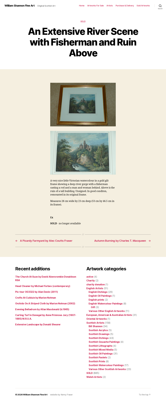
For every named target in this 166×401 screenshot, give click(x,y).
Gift (93, 307)
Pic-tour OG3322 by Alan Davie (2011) (36, 291)
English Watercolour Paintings (106, 303)
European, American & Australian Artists (109, 315)
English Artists (94, 288)
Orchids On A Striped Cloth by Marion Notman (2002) (45, 303)
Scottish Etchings (99, 338)
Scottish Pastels (98, 357)
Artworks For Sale (95, 5)
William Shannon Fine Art (20, 5)
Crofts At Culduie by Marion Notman (35, 297)
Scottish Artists (95, 322)
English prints (96, 299)
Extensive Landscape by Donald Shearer (38, 324)
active (89, 276)
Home (81, 5)
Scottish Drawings (99, 334)
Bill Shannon (95, 326)
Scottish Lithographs (100, 345)
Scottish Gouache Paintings (104, 341)
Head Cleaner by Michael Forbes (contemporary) (42, 286)
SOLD (83, 21)
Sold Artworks (143, 5)
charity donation (95, 284)
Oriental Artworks (96, 318)
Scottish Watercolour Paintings (106, 365)
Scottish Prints (97, 361)
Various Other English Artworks (107, 311)
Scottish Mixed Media (101, 349)
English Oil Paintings (100, 295)
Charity (90, 280)
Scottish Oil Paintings (101, 353)
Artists (109, 5)
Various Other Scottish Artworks (107, 369)
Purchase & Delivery (125, 5)
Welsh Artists (94, 377)
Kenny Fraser (67, 394)
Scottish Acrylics (98, 330)
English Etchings (98, 292)
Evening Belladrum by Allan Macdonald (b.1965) (42, 309)
